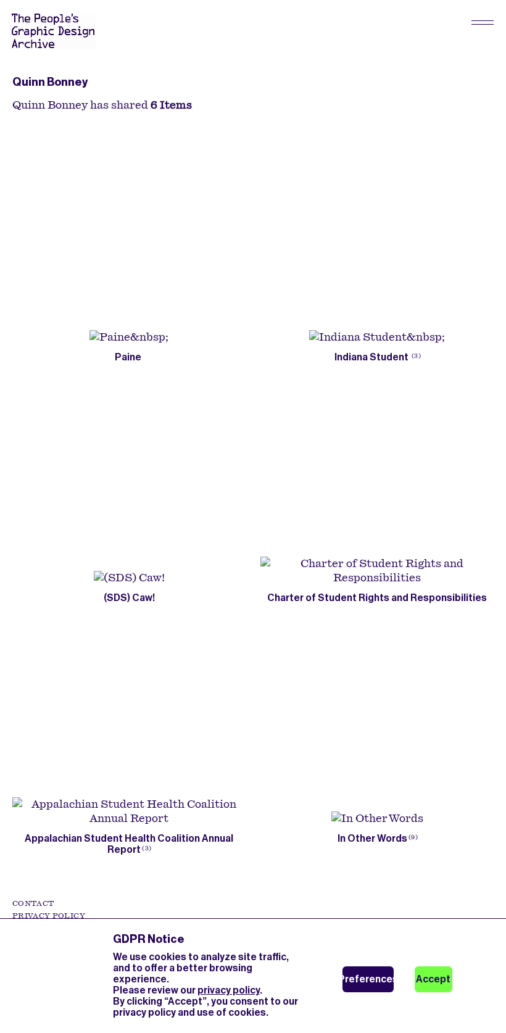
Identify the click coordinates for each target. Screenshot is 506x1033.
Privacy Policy (48, 915)
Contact (33, 903)
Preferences (368, 979)
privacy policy (228, 990)
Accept (433, 979)
